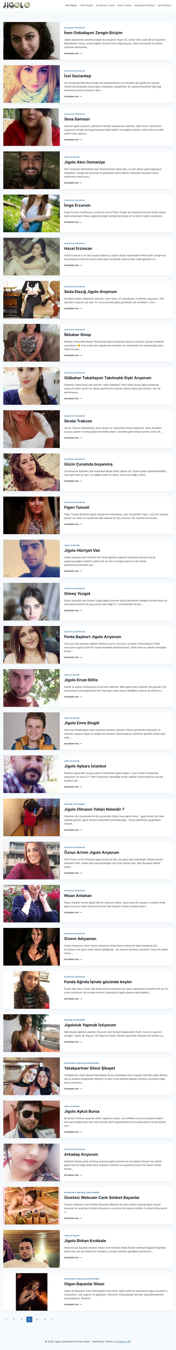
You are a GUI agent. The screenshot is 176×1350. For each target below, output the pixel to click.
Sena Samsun (77, 119)
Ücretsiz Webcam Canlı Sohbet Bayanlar (102, 1197)
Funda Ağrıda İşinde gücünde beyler (98, 981)
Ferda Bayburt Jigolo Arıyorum (92, 636)
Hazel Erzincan (78, 248)
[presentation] (31, 41)
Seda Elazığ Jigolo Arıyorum (90, 291)
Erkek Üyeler (124, 5)
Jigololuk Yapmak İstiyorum (90, 1025)
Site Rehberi (164, 5)
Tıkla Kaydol (86, 5)
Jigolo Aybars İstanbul (85, 766)
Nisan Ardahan (78, 895)
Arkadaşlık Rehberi (144, 5)
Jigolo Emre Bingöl (81, 723)
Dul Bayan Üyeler (105, 5)
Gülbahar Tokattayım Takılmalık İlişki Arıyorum (107, 377)
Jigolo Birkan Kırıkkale (85, 1240)
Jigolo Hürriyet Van (82, 550)
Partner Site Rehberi (74, 804)
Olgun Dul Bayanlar (74, 28)
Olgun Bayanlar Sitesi (84, 1284)
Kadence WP (124, 1341)
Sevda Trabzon (78, 421)
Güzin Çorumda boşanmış (88, 464)
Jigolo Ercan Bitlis (81, 680)
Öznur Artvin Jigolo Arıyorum (91, 852)
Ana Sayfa (71, 5)
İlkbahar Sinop (77, 334)
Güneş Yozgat (77, 593)
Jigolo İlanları (71, 157)
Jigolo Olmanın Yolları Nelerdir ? (94, 809)
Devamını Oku (73, 53)
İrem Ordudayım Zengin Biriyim (93, 32)
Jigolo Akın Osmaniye (84, 162)
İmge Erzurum (77, 205)
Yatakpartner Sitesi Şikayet (89, 1068)
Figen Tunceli (76, 507)
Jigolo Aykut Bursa (81, 1111)
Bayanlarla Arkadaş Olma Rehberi (81, 1063)
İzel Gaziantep (77, 76)
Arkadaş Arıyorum (81, 1154)
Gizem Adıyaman (80, 938)
